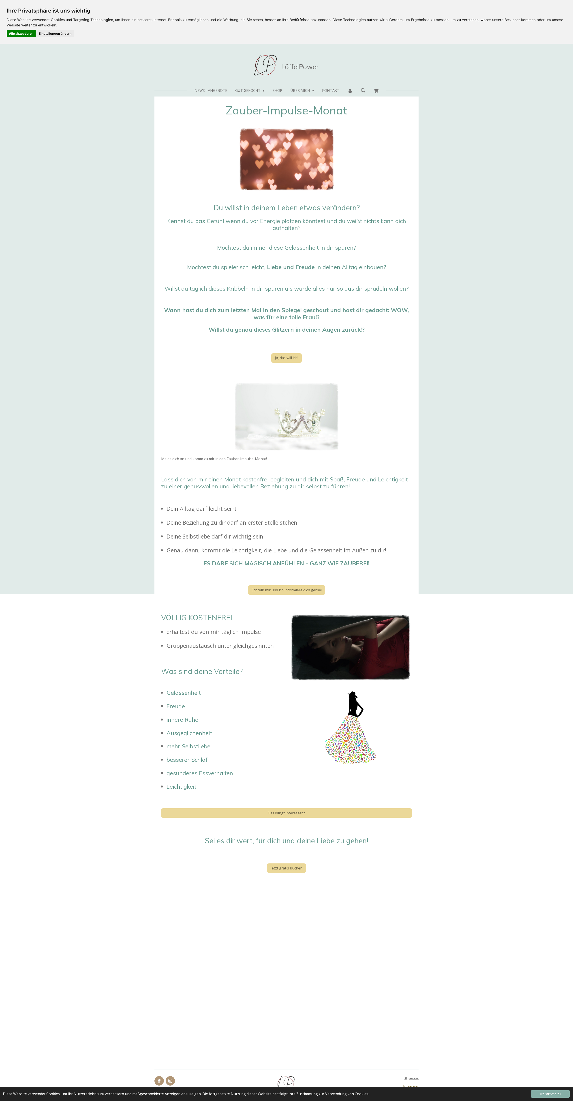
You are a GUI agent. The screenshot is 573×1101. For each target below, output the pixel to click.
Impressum (411, 1086)
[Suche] (363, 90)
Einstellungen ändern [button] (55, 33)
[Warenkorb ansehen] (376, 90)
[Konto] (349, 90)
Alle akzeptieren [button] (21, 33)
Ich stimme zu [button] (550, 1094)
